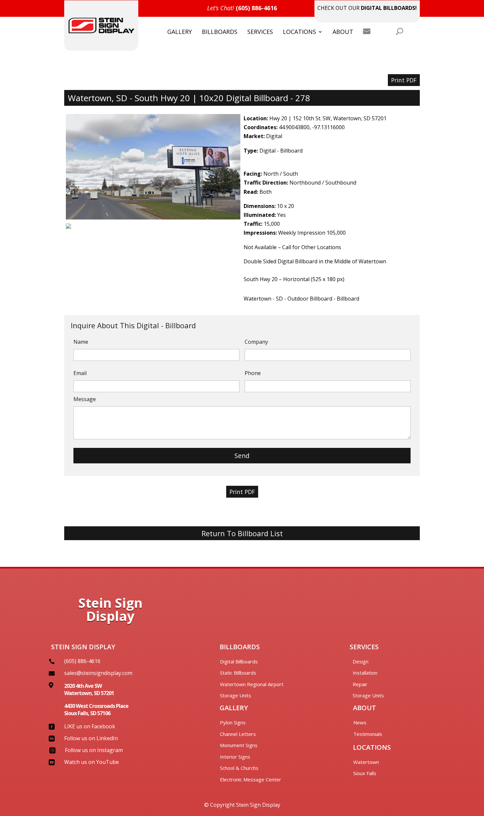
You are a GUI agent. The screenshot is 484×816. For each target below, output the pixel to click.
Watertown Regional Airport (251, 684)
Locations (299, 32)
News (359, 722)
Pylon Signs (233, 722)
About (343, 32)
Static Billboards (238, 672)
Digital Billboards (239, 661)
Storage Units (235, 695)
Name (80, 341)
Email (80, 373)
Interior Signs (235, 756)
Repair (360, 684)
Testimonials (367, 734)
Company (256, 341)
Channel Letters (238, 734)
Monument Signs (238, 745)
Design (360, 661)
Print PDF (404, 80)
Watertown (366, 762)
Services (260, 32)
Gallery (179, 32)
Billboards (219, 32)
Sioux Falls (364, 773)
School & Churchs (239, 768)
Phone (253, 373)
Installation (365, 672)
